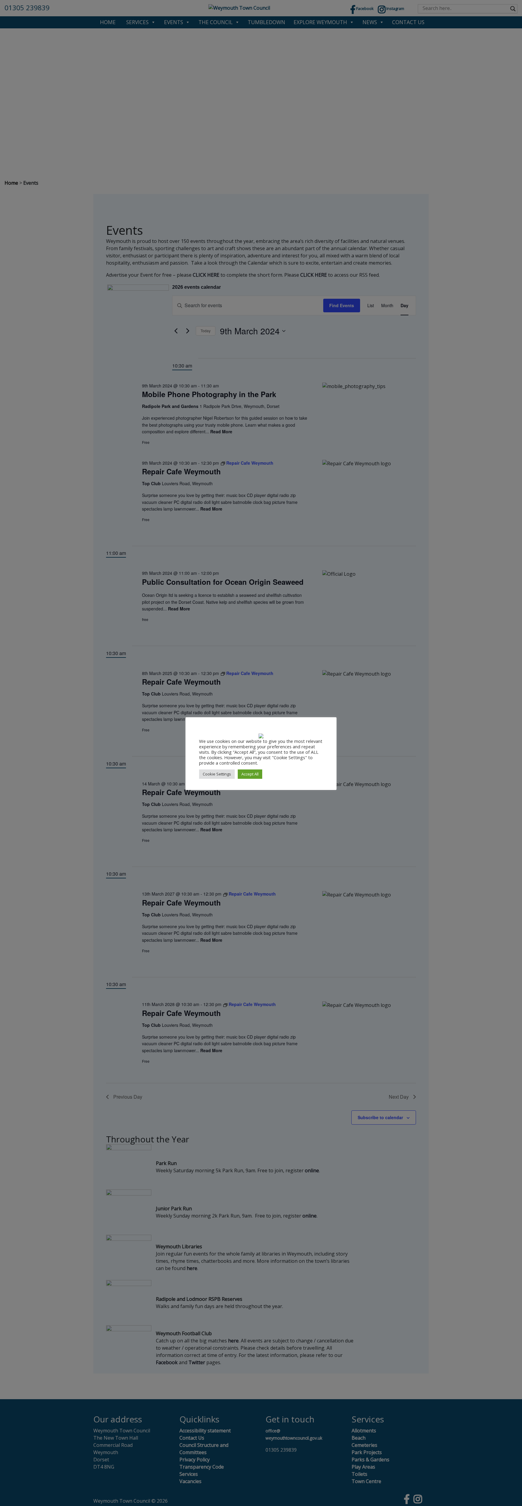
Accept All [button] (250, 774)
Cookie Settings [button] (217, 774)
